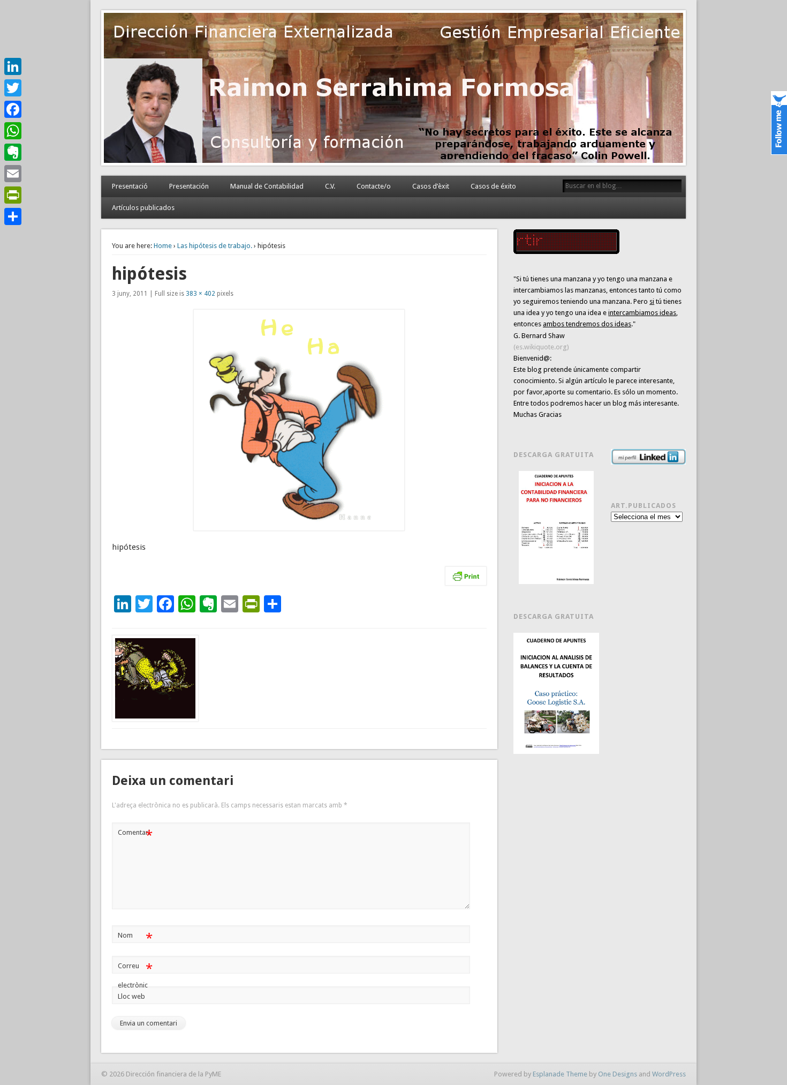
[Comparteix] (13, 216)
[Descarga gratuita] (556, 527)
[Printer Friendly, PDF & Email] (466, 576)
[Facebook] (13, 109)
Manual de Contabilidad (267, 186)
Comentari (135, 835)
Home (163, 246)
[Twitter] (13, 88)
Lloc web (131, 996)
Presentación (189, 186)
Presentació (130, 186)
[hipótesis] (299, 420)
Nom (135, 938)
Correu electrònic (135, 975)
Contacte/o (374, 186)
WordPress (669, 1074)
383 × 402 (200, 293)
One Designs (617, 1074)
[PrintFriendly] (13, 195)
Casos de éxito (493, 186)
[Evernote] (13, 152)
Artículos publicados (143, 208)
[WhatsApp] (13, 130)
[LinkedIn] (13, 66)
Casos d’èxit (430, 186)
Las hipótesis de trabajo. (214, 246)
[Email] (13, 173)
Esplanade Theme (560, 1074)
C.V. (330, 186)
